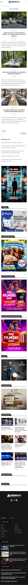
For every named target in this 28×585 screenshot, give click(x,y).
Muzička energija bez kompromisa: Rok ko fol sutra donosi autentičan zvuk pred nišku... (18, 560)
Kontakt (16, 525)
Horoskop (3, 534)
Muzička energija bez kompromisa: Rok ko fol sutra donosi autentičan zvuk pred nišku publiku (6, 447)
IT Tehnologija (4, 530)
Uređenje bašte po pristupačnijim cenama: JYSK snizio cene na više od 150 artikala (14, 34)
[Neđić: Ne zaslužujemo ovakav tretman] (21, 439)
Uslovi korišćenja (18, 530)
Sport (2, 527)
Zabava (2, 532)
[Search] (26, 2)
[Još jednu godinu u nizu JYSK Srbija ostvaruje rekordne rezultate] (14, 97)
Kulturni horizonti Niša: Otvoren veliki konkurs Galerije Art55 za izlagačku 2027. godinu (21, 429)
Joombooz (8, 518)
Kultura (2, 525)
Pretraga (3, 131)
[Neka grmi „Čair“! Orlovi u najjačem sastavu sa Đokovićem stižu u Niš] (7, 456)
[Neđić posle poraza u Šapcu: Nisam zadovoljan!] (7, 422)
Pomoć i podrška (18, 532)
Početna (3, 6)
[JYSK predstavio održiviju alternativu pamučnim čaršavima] (14, 59)
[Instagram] (14, 500)
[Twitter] (16, 500)
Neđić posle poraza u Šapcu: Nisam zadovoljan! (11, 142)
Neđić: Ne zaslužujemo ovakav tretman (10, 156)
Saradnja (16, 527)
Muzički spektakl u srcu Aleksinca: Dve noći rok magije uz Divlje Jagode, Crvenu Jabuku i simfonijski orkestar (20, 464)
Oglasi (2, 536)
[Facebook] (11, 500)
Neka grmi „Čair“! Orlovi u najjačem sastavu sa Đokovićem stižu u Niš (7, 463)
